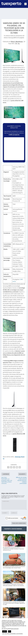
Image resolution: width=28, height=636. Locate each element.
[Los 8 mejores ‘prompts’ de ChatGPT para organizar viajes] (14, 613)
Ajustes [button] (4, 631)
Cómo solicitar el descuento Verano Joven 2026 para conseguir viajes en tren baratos (13, 585)
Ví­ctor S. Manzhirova (17, 41)
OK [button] (9, 631)
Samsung (17, 457)
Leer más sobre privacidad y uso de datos (12, 633)
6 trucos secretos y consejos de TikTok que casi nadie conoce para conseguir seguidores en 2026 (14, 603)
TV (16, 43)
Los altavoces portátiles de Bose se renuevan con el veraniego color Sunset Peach (14, 567)
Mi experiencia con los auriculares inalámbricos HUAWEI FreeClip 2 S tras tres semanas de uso (13, 549)
